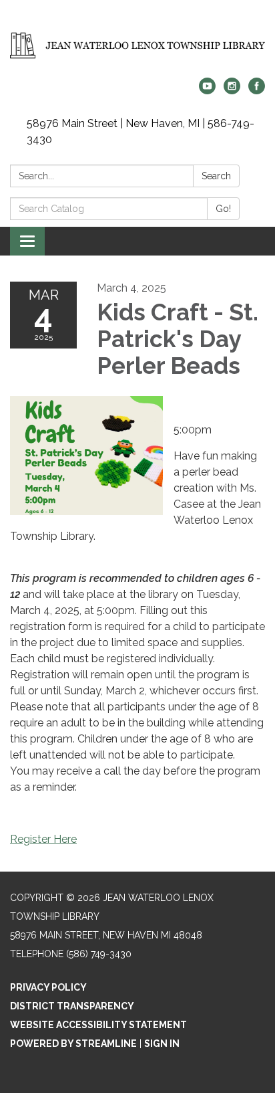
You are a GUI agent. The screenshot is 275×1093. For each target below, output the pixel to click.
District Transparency (72, 1006)
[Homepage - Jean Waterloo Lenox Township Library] (137, 45)
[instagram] (232, 90)
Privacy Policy (48, 987)
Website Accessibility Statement (98, 1024)
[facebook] (256, 90)
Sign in (162, 1043)
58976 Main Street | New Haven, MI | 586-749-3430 (140, 131)
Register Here (43, 839)
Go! (223, 208)
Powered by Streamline (73, 1043)
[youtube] (207, 90)
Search (216, 176)
